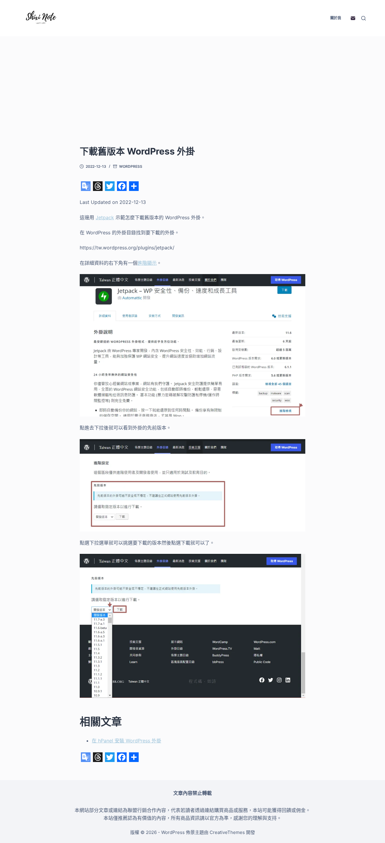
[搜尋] (363, 18)
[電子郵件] (353, 18)
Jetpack (105, 217)
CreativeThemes (227, 832)
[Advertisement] (192, 99)
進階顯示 (147, 263)
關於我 (335, 18)
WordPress (130, 166)
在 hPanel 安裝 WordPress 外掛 (126, 741)
